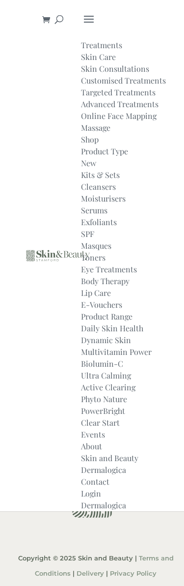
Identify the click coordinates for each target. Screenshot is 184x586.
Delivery (90, 573)
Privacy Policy (133, 573)
